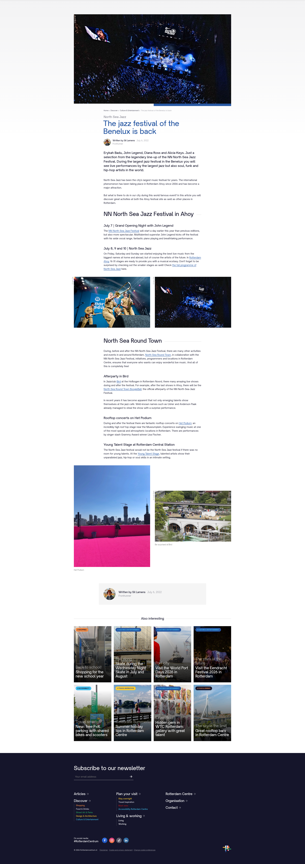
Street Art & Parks (84, 812)
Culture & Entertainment (87, 819)
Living (121, 820)
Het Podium (185, 423)
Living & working (129, 816)
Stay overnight (125, 798)
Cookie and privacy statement (121, 850)
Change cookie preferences (144, 850)
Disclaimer (104, 850)
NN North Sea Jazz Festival (124, 230)
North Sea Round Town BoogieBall (123, 389)
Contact (172, 807)
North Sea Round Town (158, 354)
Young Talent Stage (148, 453)
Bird (119, 381)
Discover (80, 801)
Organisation (175, 801)
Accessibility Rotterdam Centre (133, 809)
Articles (79, 794)
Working (122, 824)
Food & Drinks (82, 809)
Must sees (123, 805)
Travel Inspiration (126, 802)
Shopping (80, 805)
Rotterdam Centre (179, 794)
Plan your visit (126, 794)
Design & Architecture (86, 816)
